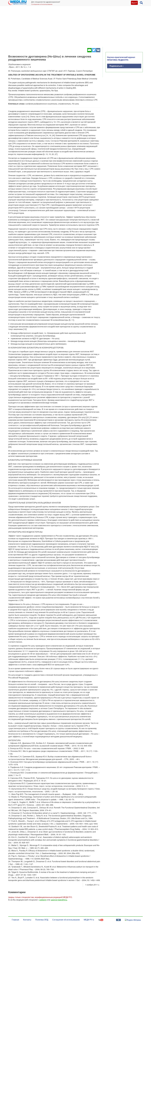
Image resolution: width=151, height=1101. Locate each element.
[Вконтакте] (98, 51)
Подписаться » (116, 66)
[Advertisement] (75, 28)
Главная (15, 919)
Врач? (134, 2)
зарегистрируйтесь (59, 899)
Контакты (27, 919)
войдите (43, 899)
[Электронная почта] (89, 51)
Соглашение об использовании (41, 4)
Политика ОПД (41, 919)
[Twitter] (94, 51)
